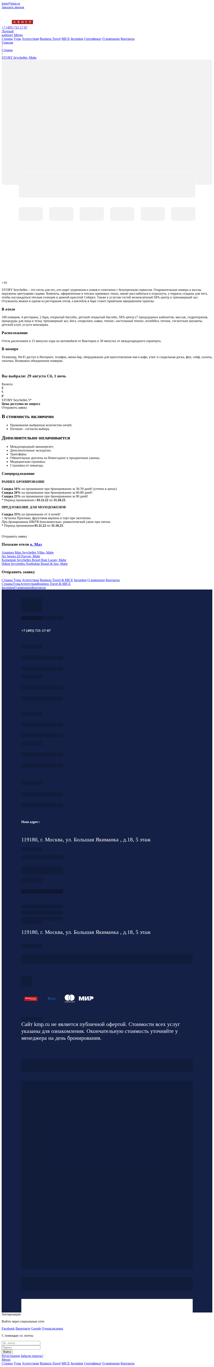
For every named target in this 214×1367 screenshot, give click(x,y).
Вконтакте (22, 1328)
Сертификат (92, 39)
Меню (18, 35)
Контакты (128, 39)
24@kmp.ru (42, 872)
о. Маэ (36, 544)
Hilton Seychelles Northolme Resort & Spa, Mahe (35, 564)
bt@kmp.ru (42, 735)
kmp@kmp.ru (11, 3)
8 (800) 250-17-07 (42, 891)
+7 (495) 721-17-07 (42, 658)
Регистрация (11, 1356)
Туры (17, 39)
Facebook (8, 1328)
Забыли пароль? (31, 1356)
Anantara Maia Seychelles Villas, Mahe (28, 552)
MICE (65, 39)
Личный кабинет (8, 33)
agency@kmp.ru (42, 669)
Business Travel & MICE (56, 580)
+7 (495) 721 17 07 (14, 27)
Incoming (77, 39)
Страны (7, 39)
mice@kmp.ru (42, 765)
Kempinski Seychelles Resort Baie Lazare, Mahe (34, 560)
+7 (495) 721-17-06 (42, 794)
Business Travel (50, 39)
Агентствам (30, 39)
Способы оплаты (42, 919)
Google (36, 1328)
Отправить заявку (14, 536)
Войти (7, 1351)
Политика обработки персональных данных (31, 1019)
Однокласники (52, 1328)
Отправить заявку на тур (42, 912)
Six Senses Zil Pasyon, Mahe (21, 556)
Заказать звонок (13, 7)
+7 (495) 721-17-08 (42, 857)
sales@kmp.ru (42, 805)
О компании (111, 39)
